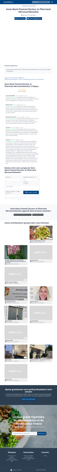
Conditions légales (28, 457)
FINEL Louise (8, 359)
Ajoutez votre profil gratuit (28, 399)
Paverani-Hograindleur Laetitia (37, 241)
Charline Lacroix (34, 301)
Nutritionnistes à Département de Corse (22, 214)
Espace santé (8, 379)
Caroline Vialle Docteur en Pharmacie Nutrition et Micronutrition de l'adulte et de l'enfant (15, 261)
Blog (12, 461)
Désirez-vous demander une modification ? (14, 78)
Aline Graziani (8, 321)
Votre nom (8, 177)
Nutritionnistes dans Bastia (29, 6)
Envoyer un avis (32, 192)
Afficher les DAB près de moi (29, 436)
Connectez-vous (11, 458)
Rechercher (42, 433)
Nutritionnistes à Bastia (38, 214)
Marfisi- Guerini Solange (11, 282)
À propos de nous (12, 455)
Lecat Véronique (34, 321)
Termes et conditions (28, 455)
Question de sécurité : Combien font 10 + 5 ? (13, 192)
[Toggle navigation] (52, 2)
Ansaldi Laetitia (9, 340)
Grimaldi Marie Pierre (10, 301)
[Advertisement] (28, 32)
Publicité (12, 457)
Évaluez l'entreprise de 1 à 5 (29, 177)
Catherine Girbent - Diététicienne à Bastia (40, 359)
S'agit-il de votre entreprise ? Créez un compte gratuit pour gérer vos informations (24, 79)
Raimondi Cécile (34, 260)
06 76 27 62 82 (20, 18)
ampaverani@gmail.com (35, 18)
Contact (45, 455)
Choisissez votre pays (17, 470)
